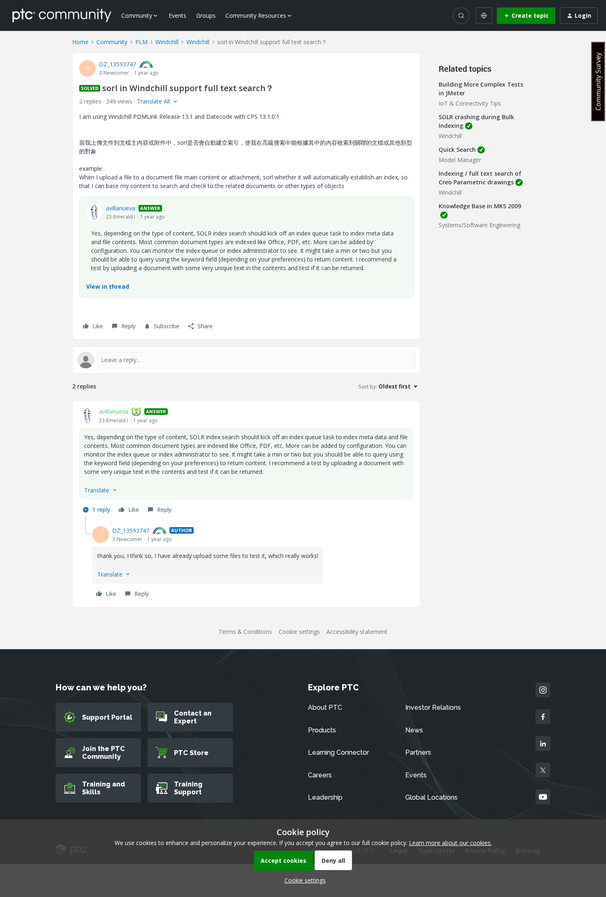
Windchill (167, 42)
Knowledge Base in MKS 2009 (480, 206)
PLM (141, 42)
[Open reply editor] (246, 360)
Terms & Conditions (245, 632)
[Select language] (484, 15)
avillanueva (120, 208)
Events (177, 15)
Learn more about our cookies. (450, 843)
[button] (526, 15)
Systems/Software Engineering (479, 225)
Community (111, 42)
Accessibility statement (357, 632)
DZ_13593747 (117, 64)
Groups (206, 15)
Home (80, 42)
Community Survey (598, 81)
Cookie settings (299, 632)
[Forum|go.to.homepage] (61, 15)
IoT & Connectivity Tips (470, 103)
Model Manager (460, 160)
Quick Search (457, 149)
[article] (246, 461)
